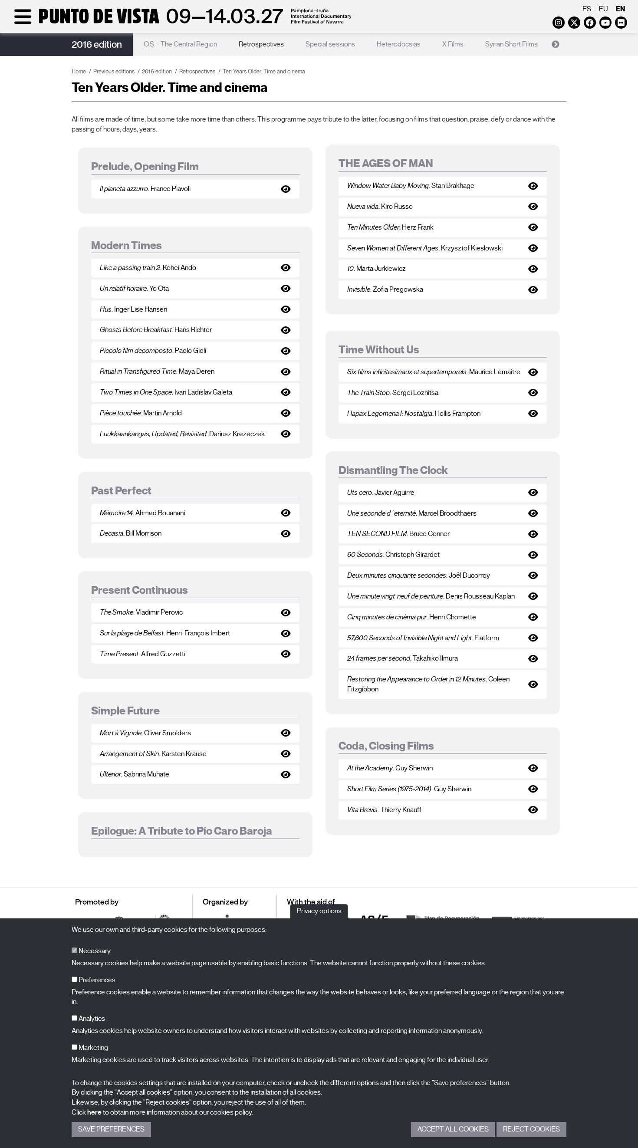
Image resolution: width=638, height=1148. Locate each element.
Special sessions (330, 44)
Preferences (96, 980)
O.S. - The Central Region (180, 44)
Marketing (92, 1047)
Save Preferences (111, 1129)
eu (603, 9)
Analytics (91, 1018)
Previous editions (114, 71)
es (586, 9)
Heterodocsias (399, 44)
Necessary (94, 951)
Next (555, 44)
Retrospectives (261, 44)
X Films (453, 44)
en (620, 8)
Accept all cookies (453, 1129)
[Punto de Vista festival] (181, 22)
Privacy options (319, 911)
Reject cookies (531, 1129)
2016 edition (97, 44)
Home (79, 71)
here (94, 1112)
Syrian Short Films (511, 44)
